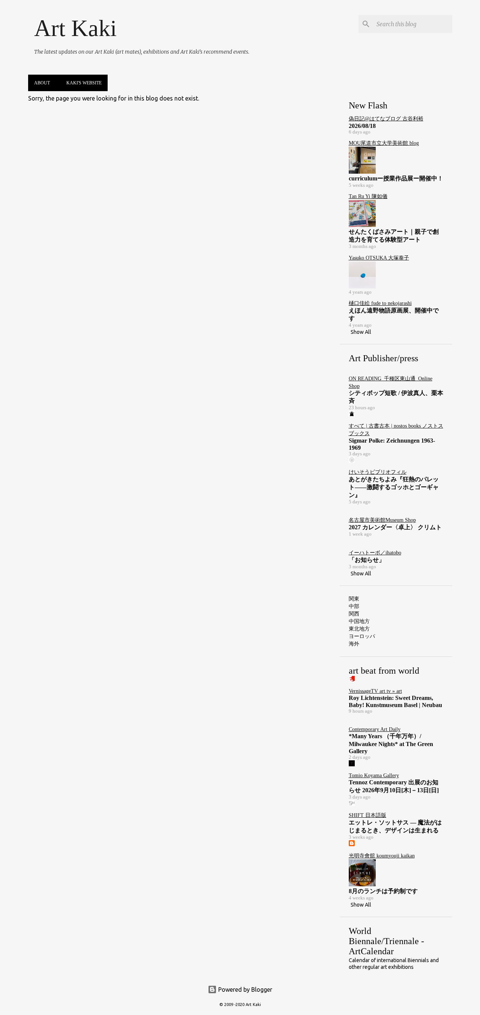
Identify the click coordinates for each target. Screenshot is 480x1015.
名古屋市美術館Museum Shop (382, 520)
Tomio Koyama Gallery (374, 775)
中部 (354, 606)
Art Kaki (75, 28)
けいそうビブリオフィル (377, 472)
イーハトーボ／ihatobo (375, 553)
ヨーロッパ (362, 636)
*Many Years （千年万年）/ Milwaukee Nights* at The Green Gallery (391, 743)
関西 (354, 614)
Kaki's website (84, 83)
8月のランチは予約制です (383, 891)
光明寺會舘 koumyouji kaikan (382, 856)
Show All (361, 332)
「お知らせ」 (367, 560)
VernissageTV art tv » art (375, 691)
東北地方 (359, 629)
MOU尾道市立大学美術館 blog (384, 143)
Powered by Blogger (244, 989)
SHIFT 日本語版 (367, 815)
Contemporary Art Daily (374, 729)
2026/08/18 (362, 126)
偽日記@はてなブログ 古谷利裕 (386, 119)
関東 (354, 599)
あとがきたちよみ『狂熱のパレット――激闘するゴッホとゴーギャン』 (394, 487)
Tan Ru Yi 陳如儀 (368, 196)
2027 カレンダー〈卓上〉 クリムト (395, 527)
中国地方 (359, 621)
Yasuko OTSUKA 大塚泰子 (379, 258)
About (42, 83)
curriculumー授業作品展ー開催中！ (396, 178)
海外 (354, 644)
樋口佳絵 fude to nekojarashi (380, 303)
